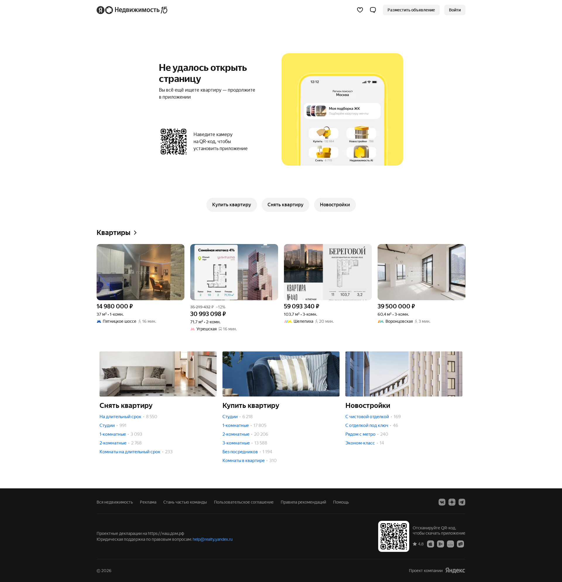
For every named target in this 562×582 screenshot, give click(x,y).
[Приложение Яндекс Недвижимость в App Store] (430, 543)
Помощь (341, 502)
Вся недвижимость (115, 502)
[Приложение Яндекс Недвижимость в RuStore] (460, 543)
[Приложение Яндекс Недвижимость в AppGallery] (450, 543)
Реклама (148, 502)
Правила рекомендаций (303, 502)
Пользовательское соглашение (244, 502)
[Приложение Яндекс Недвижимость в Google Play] (440, 543)
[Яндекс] (455, 570)
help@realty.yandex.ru (213, 539)
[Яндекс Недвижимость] (132, 10)
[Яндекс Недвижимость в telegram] (461, 502)
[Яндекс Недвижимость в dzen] (451, 502)
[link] (454, 10)
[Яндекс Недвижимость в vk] (442, 502)
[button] (373, 10)
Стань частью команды (185, 502)
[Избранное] (360, 10)
